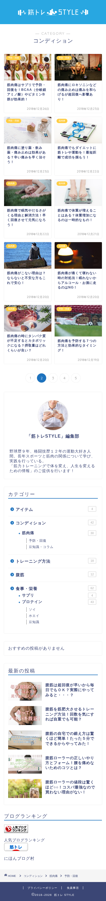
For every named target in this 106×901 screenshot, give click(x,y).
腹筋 (55, 574)
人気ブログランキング (24, 840)
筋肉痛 (58, 533)
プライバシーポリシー (42, 887)
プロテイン (58, 602)
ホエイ (34, 616)
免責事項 (73, 887)
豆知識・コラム (41, 547)
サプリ (57, 595)
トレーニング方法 (55, 561)
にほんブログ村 (19, 858)
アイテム (54, 509)
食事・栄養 (55, 588)
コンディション (55, 523)
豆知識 (34, 622)
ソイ (32, 609)
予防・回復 (37, 541)
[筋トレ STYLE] (53, 16)
